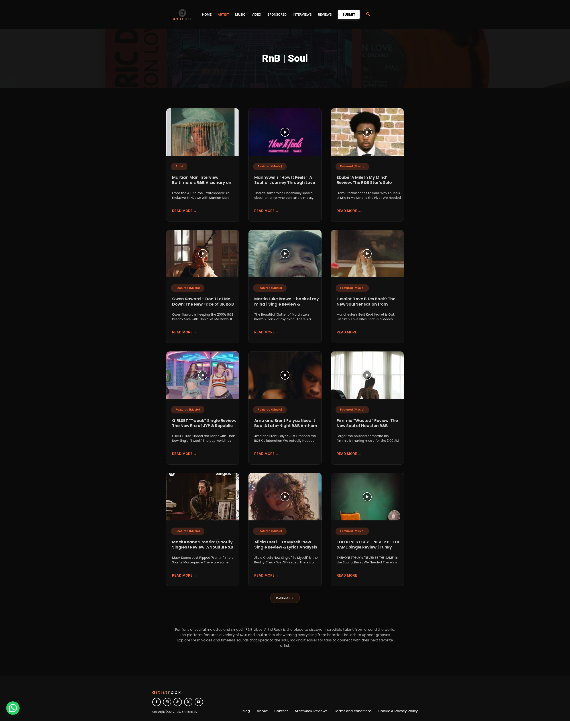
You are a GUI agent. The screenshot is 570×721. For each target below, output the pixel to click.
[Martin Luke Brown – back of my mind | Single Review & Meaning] (284, 253)
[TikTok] (177, 702)
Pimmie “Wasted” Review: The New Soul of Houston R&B (367, 423)
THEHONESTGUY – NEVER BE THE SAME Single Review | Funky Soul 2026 (368, 547)
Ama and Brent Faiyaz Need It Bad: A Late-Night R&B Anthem (285, 423)
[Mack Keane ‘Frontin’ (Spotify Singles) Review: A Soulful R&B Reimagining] (202, 496)
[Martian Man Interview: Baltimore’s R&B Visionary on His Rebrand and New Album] (202, 132)
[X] (188, 702)
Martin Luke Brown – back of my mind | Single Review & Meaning (286, 304)
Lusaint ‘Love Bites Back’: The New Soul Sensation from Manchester (366, 304)
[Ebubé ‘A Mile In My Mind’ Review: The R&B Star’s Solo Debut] (367, 132)
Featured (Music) (270, 166)
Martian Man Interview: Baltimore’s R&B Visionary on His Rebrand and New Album (201, 183)
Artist (179, 166)
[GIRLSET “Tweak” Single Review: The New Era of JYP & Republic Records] (202, 375)
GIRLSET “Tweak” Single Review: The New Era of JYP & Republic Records (204, 426)
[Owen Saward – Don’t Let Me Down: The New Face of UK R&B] (202, 253)
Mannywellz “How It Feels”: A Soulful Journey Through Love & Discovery (284, 183)
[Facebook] (156, 702)
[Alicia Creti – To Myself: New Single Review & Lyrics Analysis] (284, 496)
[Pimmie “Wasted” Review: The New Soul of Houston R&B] (367, 375)
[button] (368, 14)
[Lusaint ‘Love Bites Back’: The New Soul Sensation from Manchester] (367, 253)
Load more (283, 598)
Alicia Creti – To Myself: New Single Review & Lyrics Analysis (285, 544)
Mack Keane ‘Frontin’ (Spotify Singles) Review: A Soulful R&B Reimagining (202, 547)
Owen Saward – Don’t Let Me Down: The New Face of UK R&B (203, 301)
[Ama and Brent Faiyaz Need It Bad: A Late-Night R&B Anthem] (284, 375)
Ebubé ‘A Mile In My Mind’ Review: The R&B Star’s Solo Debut (364, 183)
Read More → (184, 211)
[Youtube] (199, 702)
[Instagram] (167, 702)
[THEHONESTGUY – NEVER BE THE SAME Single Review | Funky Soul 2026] (367, 496)
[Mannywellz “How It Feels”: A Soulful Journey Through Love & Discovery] (284, 132)
